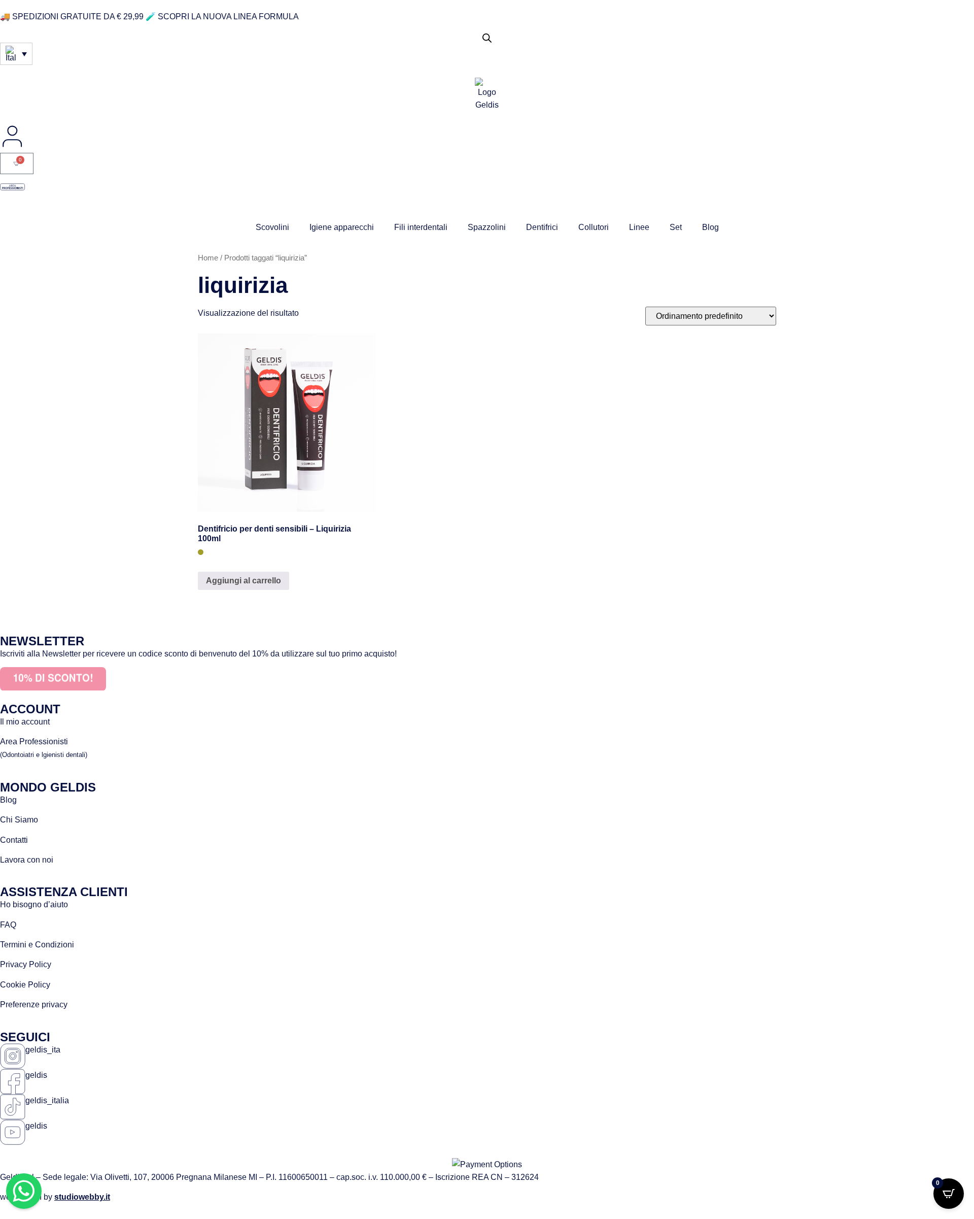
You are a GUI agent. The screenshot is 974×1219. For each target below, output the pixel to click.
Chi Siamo (19, 819)
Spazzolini (487, 227)
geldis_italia (47, 1100)
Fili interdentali (420, 227)
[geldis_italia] (12, 1106)
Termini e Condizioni (37, 944)
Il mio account (25, 721)
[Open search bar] (487, 38)
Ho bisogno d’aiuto (34, 904)
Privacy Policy (25, 964)
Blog (710, 227)
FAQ (8, 924)
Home (208, 258)
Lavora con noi (26, 859)
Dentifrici (542, 227)
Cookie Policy (25, 984)
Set (676, 227)
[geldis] (12, 1081)
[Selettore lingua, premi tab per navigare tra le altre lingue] (16, 54)
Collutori (593, 227)
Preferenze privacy (33, 1004)
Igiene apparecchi (341, 227)
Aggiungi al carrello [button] (243, 580)
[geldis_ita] (12, 1056)
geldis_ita (42, 1049)
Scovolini (272, 227)
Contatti (14, 840)
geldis (36, 1075)
